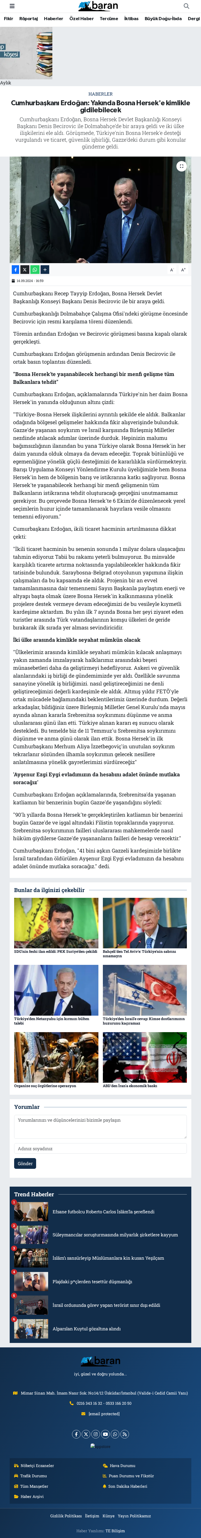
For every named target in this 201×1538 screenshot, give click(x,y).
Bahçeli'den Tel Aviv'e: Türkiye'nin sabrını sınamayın (139, 953)
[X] (86, 1434)
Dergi (194, 18)
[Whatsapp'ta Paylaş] (35, 269)
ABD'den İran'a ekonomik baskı (130, 1085)
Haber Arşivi (32, 1496)
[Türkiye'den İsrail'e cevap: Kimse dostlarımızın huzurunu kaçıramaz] (145, 990)
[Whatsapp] (115, 1434)
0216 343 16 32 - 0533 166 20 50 (104, 1403)
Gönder (25, 1163)
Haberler (53, 18)
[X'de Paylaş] (24, 269)
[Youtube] (105, 1434)
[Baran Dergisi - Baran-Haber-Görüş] (98, 6)
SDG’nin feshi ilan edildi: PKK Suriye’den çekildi (55, 951)
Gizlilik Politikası (66, 1515)
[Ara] (186, 6)
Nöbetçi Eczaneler (37, 1465)
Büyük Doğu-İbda (163, 18)
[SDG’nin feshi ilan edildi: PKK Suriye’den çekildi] (56, 923)
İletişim (92, 1515)
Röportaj (28, 18)
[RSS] (124, 1434)
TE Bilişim (115, 1530)
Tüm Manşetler (34, 1486)
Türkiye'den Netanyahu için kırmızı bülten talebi (51, 1021)
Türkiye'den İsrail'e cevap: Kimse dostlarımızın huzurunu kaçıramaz (144, 1021)
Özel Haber (81, 18)
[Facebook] (76, 1434)
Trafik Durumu (33, 1475)
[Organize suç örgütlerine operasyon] (56, 1057)
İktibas (131, 18)
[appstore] (101, 1446)
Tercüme (109, 18)
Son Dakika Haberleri (127, 1486)
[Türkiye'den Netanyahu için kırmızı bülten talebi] (56, 990)
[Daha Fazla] (45, 269)
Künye (109, 1515)
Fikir (8, 18)
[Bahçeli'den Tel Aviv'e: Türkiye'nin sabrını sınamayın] (145, 923)
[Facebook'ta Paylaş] (15, 269)
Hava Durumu (122, 1465)
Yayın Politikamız (134, 1515)
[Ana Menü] (12, 6)
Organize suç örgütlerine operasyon (45, 1085)
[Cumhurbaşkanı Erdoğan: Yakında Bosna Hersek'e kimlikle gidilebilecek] (101, 210)
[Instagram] (95, 1434)
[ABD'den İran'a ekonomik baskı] (145, 1057)
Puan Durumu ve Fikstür (131, 1475)
